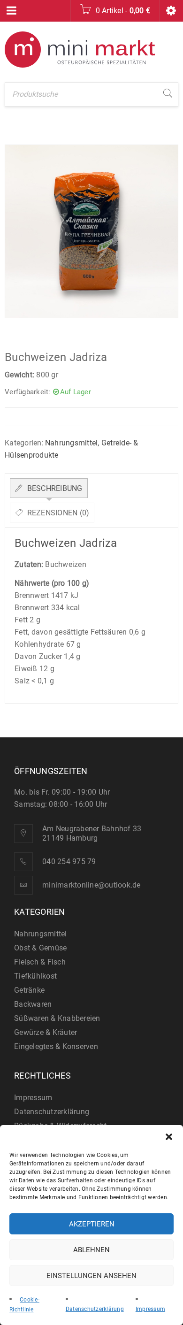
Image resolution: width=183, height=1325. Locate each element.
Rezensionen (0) (57, 512)
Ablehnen (91, 1250)
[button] (169, 1136)
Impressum (150, 1309)
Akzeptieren (91, 1224)
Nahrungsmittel (71, 442)
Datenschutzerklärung (95, 1309)
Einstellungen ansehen (91, 1275)
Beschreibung (53, 488)
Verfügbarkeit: (28, 392)
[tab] (49, 488)
